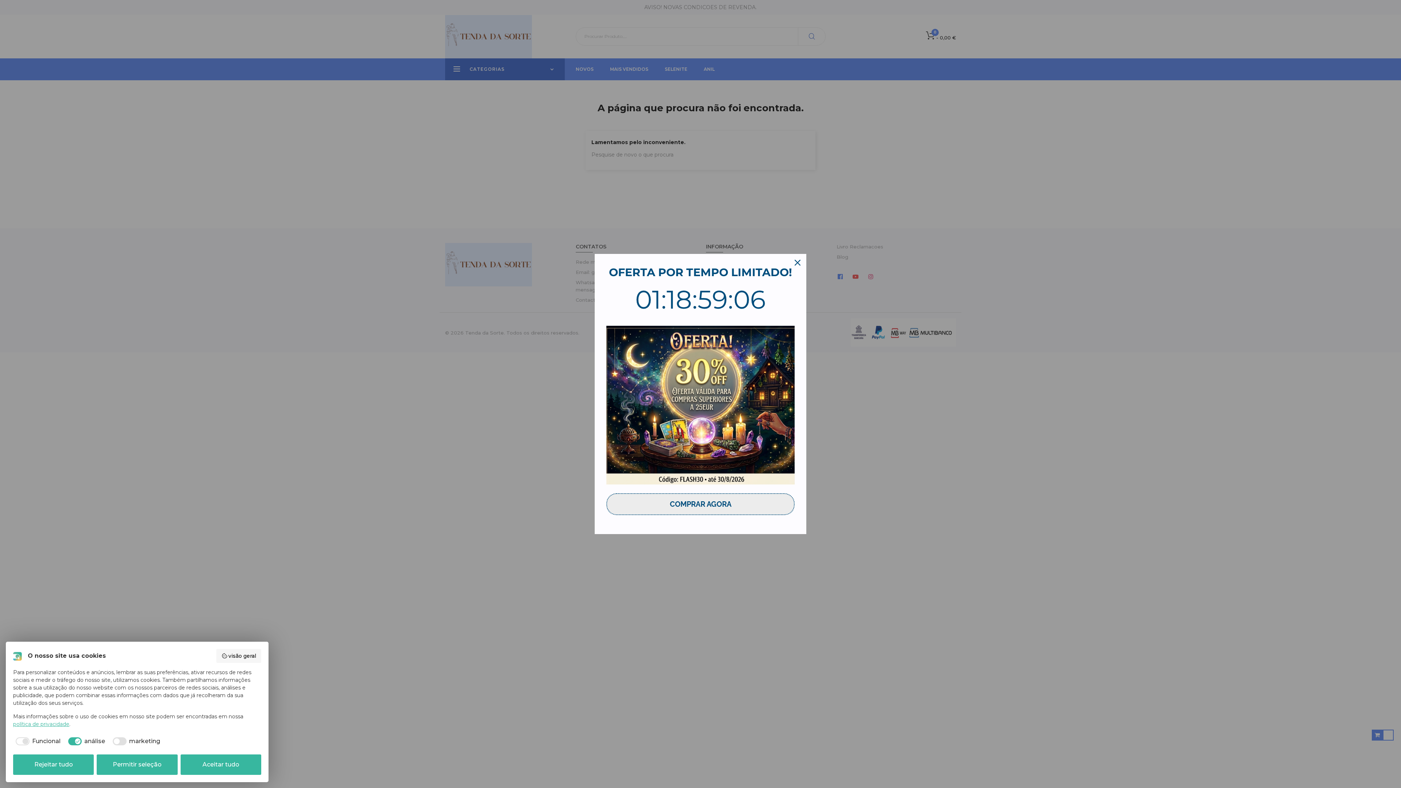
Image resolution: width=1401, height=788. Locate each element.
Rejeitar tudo (53, 764)
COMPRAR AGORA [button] (701, 504)
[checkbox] (37, 741)
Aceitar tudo (220, 764)
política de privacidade (41, 724)
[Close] (797, 262)
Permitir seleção (137, 764)
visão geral (242, 656)
